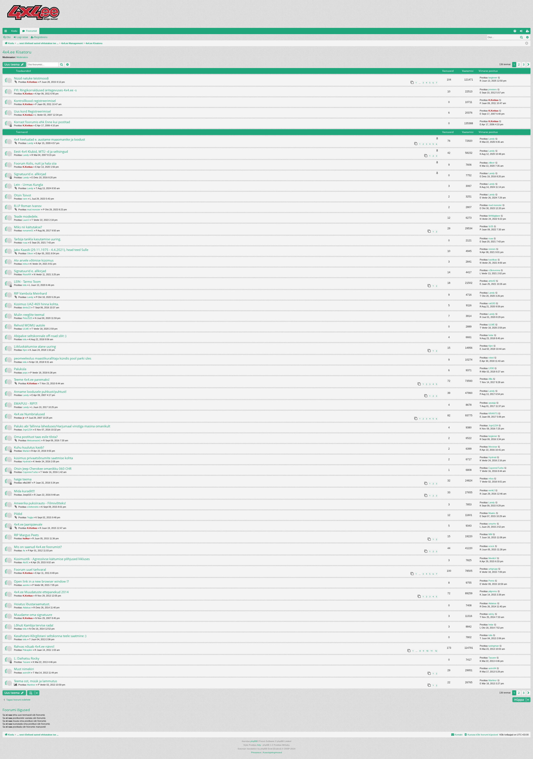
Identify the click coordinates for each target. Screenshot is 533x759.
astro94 (26, 672)
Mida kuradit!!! (24, 491)
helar (490, 335)
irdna (25, 264)
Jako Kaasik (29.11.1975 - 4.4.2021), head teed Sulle (51, 250)
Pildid (18, 514)
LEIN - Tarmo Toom (27, 281)
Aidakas (27, 607)
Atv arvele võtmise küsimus (34, 260)
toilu (25, 285)
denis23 (27, 307)
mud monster (33, 209)
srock (491, 546)
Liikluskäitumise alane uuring (35, 346)
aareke (26, 585)
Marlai (26, 451)
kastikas (492, 259)
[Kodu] (33, 14)
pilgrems (492, 591)
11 (432, 651)
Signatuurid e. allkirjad (30, 174)
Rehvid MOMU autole (29, 325)
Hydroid (27, 461)
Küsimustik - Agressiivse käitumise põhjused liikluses (52, 559)
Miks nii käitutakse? (28, 227)
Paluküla (20, 369)
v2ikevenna (494, 270)
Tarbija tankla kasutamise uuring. (37, 239)
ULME (26, 328)
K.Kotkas (32, 82)
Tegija (30, 517)
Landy (30, 143)
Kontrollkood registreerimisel (35, 101)
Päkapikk (27, 650)
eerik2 (491, 490)
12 (436, 651)
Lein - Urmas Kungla (28, 184)
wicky (491, 614)
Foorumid (31, 31)
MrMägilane (494, 216)
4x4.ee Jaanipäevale (28, 524)
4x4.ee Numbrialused (29, 414)
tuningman (493, 646)
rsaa (25, 242)
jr (23, 418)
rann (25, 198)
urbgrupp (493, 569)
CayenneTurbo (30, 472)
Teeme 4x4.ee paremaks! (31, 379)
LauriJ (26, 220)
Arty (259, 745)
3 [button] (523, 64)
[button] (528, 64)
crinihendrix (33, 507)
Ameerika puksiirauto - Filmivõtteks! (40, 503)
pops (25, 372)
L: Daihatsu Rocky (26, 658)
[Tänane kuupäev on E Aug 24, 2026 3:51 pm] (526, 43)
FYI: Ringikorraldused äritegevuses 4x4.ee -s (45, 90)
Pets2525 (27, 318)
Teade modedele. (26, 216)
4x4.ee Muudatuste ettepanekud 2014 (41, 592)
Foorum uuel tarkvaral (30, 569)
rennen (492, 249)
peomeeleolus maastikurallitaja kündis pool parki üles (52, 358)
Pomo (491, 580)
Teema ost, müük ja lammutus (35, 681)
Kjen (25, 350)
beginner (492, 77)
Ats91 (26, 562)
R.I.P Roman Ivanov (28, 206)
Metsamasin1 (34, 440)
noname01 (28, 230)
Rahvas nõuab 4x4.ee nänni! (34, 646)
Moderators (22, 57)
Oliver (30, 253)
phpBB (253, 741)
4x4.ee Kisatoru (16, 52)
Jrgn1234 (27, 429)
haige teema (22, 479)
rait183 (491, 303)
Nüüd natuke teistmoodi (31, 78)
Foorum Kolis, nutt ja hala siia (35, 163)
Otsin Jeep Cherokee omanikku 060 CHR (42, 468)
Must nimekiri (24, 669)
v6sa (490, 478)
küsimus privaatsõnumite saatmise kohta (43, 458)
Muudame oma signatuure (33, 615)
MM (490, 534)
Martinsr (31, 684)
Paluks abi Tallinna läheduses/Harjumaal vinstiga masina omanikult (62, 426)
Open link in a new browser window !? (41, 581)
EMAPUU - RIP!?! (25, 403)
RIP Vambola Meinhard (30, 293)
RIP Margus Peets (26, 535)
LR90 (491, 368)
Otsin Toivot (22, 195)
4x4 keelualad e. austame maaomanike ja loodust (49, 139)
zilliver (491, 162)
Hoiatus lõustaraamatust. (32, 604)
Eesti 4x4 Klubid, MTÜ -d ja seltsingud (41, 151)
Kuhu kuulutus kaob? (29, 447)
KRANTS (493, 413)
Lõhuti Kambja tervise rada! (33, 625)
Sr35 (490, 226)
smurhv (492, 523)
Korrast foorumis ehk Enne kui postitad (42, 122)
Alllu (490, 379)
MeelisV (492, 558)
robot (491, 357)
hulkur (26, 538)
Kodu (14, 31)
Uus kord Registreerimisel (32, 111)
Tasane (26, 662)
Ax (24, 550)
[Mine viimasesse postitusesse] (499, 77)
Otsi (8, 37)
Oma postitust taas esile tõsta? (35, 437)
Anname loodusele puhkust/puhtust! (40, 391)
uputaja (492, 403)
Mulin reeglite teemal (29, 315)
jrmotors (492, 89)
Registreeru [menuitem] (528, 32)
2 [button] (519, 64)
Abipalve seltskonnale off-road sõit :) (40, 336)
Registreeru (40, 37)
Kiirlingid (6, 32)
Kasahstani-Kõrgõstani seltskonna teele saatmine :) (50, 636)
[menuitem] (515, 31)
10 (427, 651)
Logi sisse (22, 37)
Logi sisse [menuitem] (522, 32)
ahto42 (491, 281)
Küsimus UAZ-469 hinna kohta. (36, 304)
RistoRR (27, 274)
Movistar (492, 446)
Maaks (491, 513)
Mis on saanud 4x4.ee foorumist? (38, 547)
